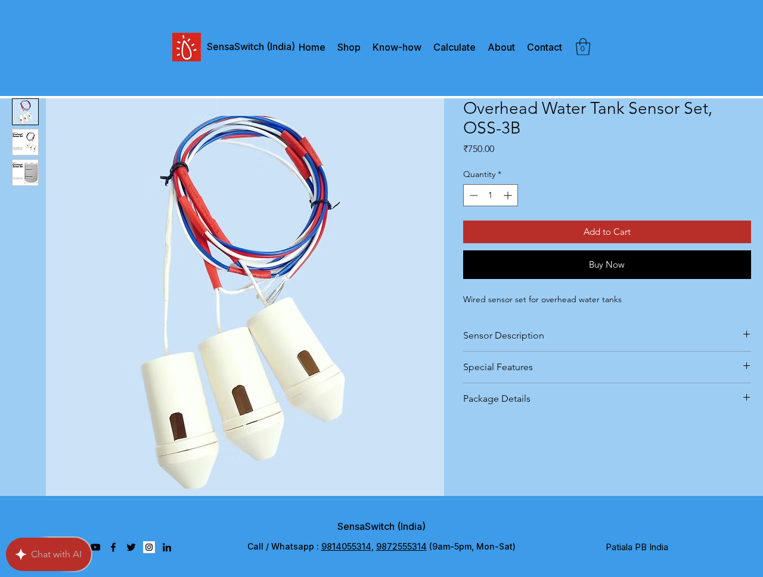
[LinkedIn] (167, 547)
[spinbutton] (490, 195)
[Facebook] (113, 547)
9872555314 (401, 546)
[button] (583, 46)
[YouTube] (95, 547)
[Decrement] (472, 195)
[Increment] (508, 195)
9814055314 (346, 546)
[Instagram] (149, 547)
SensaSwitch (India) (381, 526)
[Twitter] (131, 547)
